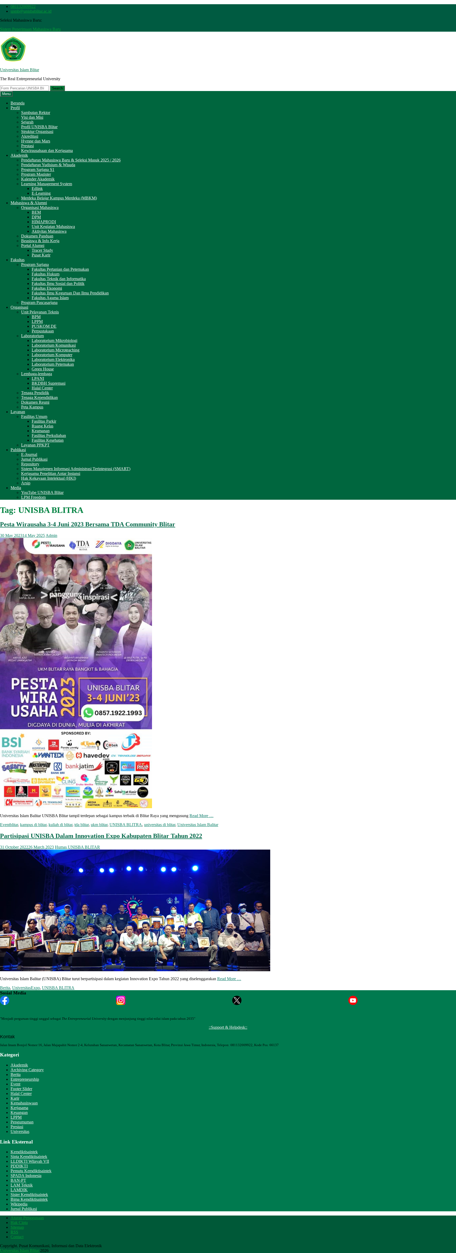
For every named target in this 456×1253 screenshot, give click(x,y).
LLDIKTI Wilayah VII (30, 1161)
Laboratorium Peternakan (53, 364)
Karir (15, 1098)
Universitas (21, 987)
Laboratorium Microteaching (55, 350)
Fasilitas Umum (34, 416)
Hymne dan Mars (35, 141)
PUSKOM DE (44, 326)
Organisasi (19, 307)
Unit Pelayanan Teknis (40, 312)
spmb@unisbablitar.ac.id (31, 11)
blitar (14, 824)
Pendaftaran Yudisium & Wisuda (48, 165)
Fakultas (18, 260)
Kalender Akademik (38, 179)
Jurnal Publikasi (34, 459)
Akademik (19, 155)
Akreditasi (29, 136)
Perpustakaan (43, 331)
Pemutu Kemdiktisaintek (31, 1171)
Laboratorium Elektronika (53, 359)
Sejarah (27, 122)
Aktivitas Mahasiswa (49, 231)
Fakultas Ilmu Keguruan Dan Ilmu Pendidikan (70, 293)
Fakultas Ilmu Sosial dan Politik (58, 283)
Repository (30, 464)
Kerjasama (19, 1108)
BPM (36, 317)
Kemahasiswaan (24, 1103)
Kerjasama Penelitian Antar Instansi (50, 473)
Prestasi (27, 146)
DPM (36, 217)
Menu (6, 94)
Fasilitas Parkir (44, 421)
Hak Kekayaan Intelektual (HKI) (48, 478)
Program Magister (36, 174)
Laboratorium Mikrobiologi (54, 340)
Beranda (18, 103)
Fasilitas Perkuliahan (49, 435)
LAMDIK (19, 1190)
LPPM (37, 321)
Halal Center (42, 388)
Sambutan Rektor (35, 112)
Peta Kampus (32, 407)
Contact (17, 1237)
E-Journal (29, 454)
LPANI (38, 378)
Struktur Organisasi (37, 131)
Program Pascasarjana (39, 302)
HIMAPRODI (44, 222)
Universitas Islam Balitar (197, 824)
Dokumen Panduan (37, 236)
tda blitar (81, 824)
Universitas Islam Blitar (19, 70)
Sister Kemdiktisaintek (29, 1194)
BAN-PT (18, 1180)
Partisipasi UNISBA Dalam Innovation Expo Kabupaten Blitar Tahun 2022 (101, 835)
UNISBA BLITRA (126, 824)
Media (16, 487)
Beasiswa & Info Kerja (40, 241)
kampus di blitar (33, 824)
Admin (51, 535)
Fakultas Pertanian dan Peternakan (60, 269)
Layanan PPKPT (35, 445)
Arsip (25, 483)
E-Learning (41, 193)
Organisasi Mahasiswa (40, 207)
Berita (5, 987)
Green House (43, 369)
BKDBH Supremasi (48, 383)
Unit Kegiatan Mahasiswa (53, 226)
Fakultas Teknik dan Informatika (59, 279)
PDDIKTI (19, 1166)
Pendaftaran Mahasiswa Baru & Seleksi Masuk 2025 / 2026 (71, 160)
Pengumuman (22, 1122)
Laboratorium (32, 336)
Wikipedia (19, 1204)
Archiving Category (27, 1070)
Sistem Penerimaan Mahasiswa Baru (30, 29)
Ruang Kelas (42, 426)
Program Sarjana (35, 264)
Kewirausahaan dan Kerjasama (47, 150)
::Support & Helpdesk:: (228, 1027)
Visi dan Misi (32, 117)
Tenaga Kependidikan (39, 397)
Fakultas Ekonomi (47, 288)
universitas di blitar (159, 824)
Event (5, 824)
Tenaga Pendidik (35, 392)
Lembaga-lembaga (36, 373)
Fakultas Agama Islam (50, 298)
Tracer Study (42, 250)
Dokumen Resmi (35, 402)
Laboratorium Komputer (52, 354)
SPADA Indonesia (26, 1175)
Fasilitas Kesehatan (48, 440)
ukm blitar (99, 824)
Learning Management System (46, 184)
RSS (14, 1232)
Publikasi (18, 449)
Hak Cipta (19, 1222)
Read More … (201, 815)
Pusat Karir (41, 255)
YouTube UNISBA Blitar (42, 492)
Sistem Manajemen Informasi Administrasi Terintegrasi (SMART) (75, 468)
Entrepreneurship (25, 1079)
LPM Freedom (33, 497)
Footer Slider (21, 1089)
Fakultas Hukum (45, 274)
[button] (13, 49)
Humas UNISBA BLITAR (77, 847)
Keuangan (19, 1112)
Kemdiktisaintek (24, 1152)
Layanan (18, 411)
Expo (35, 987)
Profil (15, 108)
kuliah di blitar (60, 824)
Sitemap (17, 1227)
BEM (36, 212)
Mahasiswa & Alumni (29, 203)
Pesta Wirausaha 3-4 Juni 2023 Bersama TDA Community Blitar (87, 524)
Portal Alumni (32, 245)
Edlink (37, 188)
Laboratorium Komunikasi (54, 345)
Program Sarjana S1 (37, 169)
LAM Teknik (22, 1185)
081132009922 (23, 6)
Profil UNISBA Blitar (39, 127)
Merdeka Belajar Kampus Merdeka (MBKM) (59, 198)
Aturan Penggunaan (27, 1218)
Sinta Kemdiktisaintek (29, 1156)
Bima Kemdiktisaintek (29, 1199)
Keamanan (41, 430)
